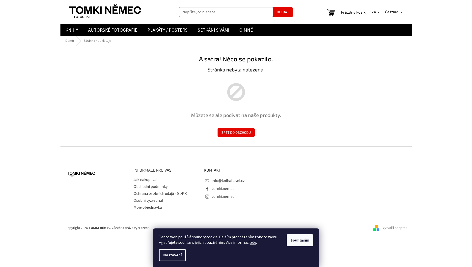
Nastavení (172, 255)
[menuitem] (71, 30)
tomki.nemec (223, 188)
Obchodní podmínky (150, 186)
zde (253, 242)
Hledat (283, 12)
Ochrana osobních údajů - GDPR (160, 193)
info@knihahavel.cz (228, 180)
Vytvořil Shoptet (395, 227)
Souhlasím (299, 240)
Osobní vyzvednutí (149, 200)
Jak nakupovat (146, 179)
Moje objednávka (148, 207)
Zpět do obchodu (236, 132)
